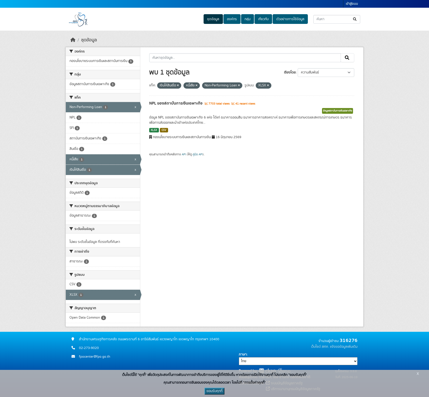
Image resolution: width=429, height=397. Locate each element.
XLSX (154, 130)
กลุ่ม (247, 19)
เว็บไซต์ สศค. (320, 346)
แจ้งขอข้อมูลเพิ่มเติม (344, 346)
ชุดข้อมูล (213, 19)
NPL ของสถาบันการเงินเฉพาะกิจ (176, 103)
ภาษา (243, 354)
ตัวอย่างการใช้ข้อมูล (290, 19)
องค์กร (232, 19)
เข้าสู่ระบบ (352, 3)
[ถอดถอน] (178, 86)
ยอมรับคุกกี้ (214, 391)
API (184, 154)
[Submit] (355, 19)
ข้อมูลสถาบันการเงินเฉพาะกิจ (337, 111)
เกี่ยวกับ (263, 19)
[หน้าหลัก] (73, 40)
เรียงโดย (290, 72)
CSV (164, 130)
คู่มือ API (198, 154)
